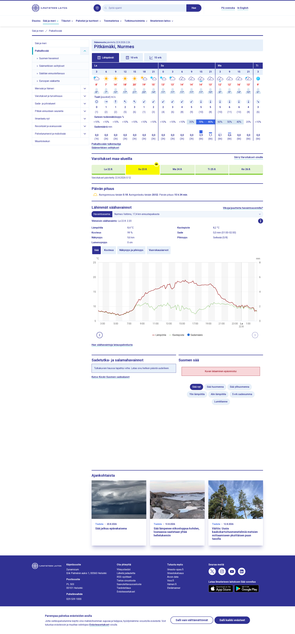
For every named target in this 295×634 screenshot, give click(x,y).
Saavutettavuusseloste (129, 584)
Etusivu (36, 20)
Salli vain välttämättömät (192, 620)
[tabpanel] (177, 101)
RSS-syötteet (124, 576)
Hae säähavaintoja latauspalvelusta (112, 344)
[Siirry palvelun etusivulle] (60, 8)
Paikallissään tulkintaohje (106, 144)
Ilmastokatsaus (175, 573)
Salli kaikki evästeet (232, 620)
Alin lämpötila (218, 394)
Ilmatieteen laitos (160, 20)
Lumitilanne (220, 401)
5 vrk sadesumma (242, 394)
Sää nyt (196, 386)
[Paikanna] (97, 8)
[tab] (105, 57)
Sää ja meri (49, 20)
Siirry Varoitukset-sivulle (248, 157)
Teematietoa (111, 20)
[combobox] (146, 8)
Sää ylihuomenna (239, 386)
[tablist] (177, 57)
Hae (194, 7)
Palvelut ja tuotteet (87, 20)
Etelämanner (173, 587)
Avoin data (172, 576)
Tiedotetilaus (124, 587)
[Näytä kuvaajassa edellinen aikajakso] (99, 335)
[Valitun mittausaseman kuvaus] (260, 221)
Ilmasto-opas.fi (175, 569)
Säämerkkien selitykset (105, 147)
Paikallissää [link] (55, 30)
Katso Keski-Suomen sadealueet (111, 377)
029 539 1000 (73, 599)
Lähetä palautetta (126, 573)
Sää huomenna (215, 386)
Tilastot (65, 20)
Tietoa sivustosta (126, 580)
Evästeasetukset (126, 591)
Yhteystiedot (123, 569)
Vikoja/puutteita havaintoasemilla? (243, 208)
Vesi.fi (170, 580)
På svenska (228, 7)
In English (242, 7)
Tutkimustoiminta (134, 20)
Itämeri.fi (172, 584)
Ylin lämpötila (197, 394)
